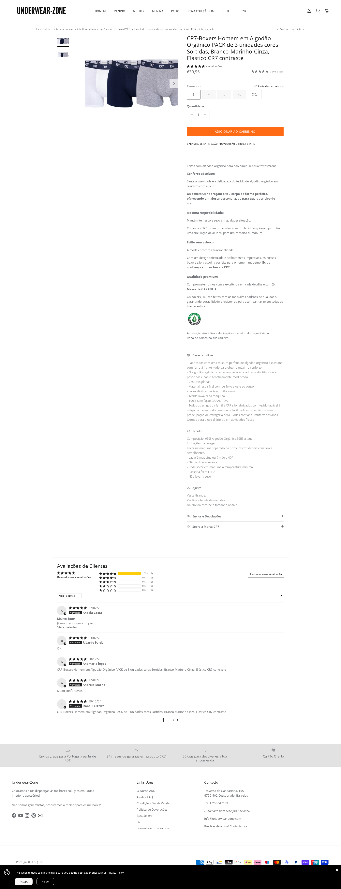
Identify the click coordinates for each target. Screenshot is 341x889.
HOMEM (100, 11)
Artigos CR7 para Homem (59, 29)
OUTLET (227, 11)
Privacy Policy (116, 872)
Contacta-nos (238, 826)
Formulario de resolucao (153, 828)
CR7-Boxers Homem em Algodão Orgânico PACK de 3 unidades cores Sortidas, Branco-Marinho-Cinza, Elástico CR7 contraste (145, 29)
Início (39, 29)
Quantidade (195, 106)
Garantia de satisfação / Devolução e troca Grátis (221, 143)
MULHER (138, 11)
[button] (196, 66)
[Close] (337, 869)
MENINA (157, 11)
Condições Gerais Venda (153, 803)
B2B (243, 11)
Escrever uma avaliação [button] (266, 574)
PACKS (175, 11)
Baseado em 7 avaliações (74, 577)
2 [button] (168, 720)
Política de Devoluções (152, 809)
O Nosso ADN (146, 791)
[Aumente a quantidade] (206, 114)
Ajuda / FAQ (145, 797)
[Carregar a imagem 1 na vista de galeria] (131, 81)
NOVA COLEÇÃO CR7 (201, 11)
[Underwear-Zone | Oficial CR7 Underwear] (41, 11)
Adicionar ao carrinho (235, 131)
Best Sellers (144, 816)
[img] (78, 608)
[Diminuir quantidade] (190, 114)
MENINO (119, 11)
